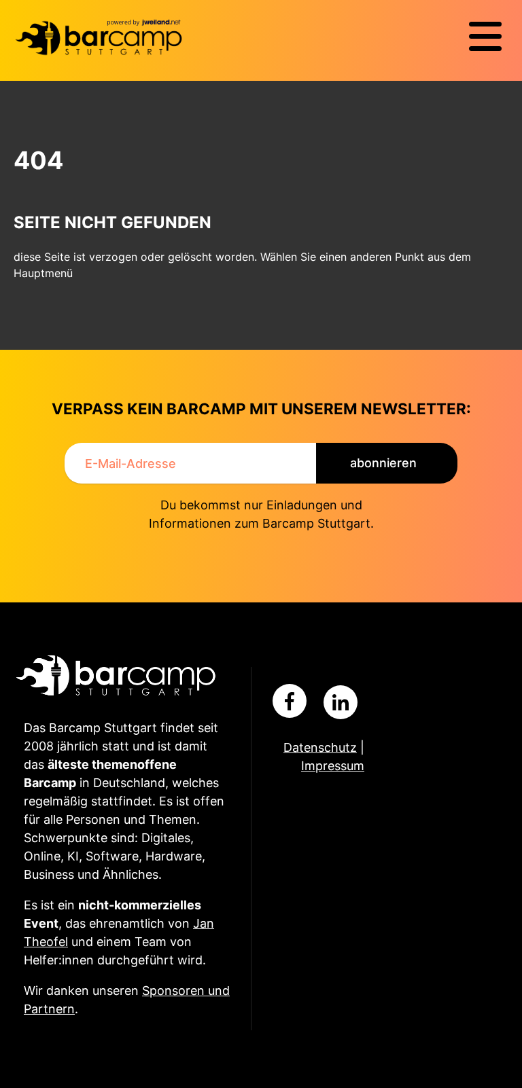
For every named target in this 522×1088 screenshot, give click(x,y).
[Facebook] (290, 701)
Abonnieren (383, 463)
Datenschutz (320, 747)
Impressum (332, 766)
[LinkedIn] (341, 702)
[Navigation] (485, 36)
